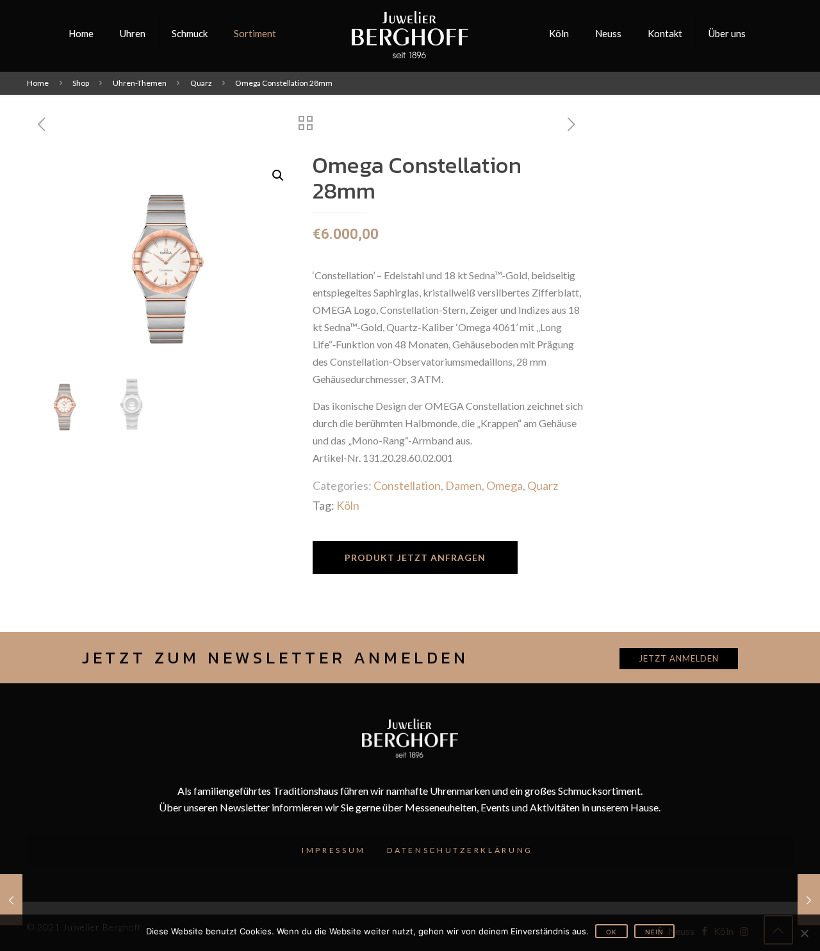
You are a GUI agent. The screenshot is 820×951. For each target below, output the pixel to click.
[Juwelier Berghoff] (410, 33)
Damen (463, 485)
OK (611, 932)
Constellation (407, 485)
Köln (347, 505)
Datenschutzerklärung (460, 850)
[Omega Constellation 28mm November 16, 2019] (11, 899)
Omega (504, 485)
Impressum (334, 850)
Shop (80, 83)
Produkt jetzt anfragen (415, 557)
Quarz (201, 83)
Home (38, 83)
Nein (654, 932)
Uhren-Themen (140, 83)
